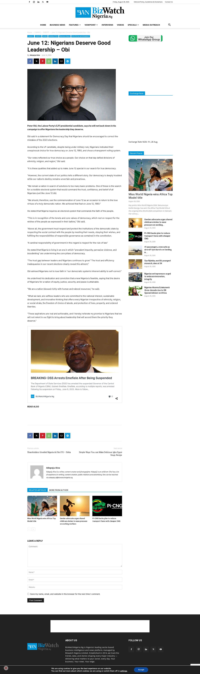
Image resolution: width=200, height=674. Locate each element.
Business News (65, 36)
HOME (43, 25)
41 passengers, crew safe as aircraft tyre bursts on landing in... (157, 249)
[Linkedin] (38, 2)
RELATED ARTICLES (37, 490)
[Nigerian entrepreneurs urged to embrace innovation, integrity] (135, 277)
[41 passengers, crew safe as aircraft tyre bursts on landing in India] (135, 250)
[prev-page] (29, 529)
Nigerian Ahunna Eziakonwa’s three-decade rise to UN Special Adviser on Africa (157, 290)
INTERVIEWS (107, 25)
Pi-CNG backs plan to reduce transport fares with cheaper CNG (157, 236)
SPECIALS (132, 25)
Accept (141, 669)
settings (123, 671)
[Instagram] (34, 2)
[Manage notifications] (6, 668)
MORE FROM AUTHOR (58, 490)
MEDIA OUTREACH (151, 25)
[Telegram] (67, 61)
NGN (144, 142)
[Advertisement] (75, 416)
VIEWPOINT (90, 25)
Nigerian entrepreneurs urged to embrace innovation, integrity (157, 276)
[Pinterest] (42, 61)
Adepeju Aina (35, 55)
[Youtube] (47, 2)
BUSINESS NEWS (57, 25)
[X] (43, 2)
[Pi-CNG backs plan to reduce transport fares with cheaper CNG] (107, 506)
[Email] (61, 61)
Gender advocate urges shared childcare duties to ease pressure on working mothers (73, 521)
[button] (169, 25)
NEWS (45, 36)
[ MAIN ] (38, 32)
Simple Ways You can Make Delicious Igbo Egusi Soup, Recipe (100, 453)
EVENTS (46, 32)
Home (29, 32)
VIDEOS (120, 25)
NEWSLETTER (53, 36)
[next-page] (33, 529)
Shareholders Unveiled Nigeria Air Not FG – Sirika (49, 452)
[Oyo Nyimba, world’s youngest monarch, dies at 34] (135, 264)
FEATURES (74, 25)
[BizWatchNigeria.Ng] (100, 13)
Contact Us (169, 2)
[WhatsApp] (49, 61)
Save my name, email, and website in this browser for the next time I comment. (65, 594)
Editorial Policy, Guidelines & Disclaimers (148, 2)
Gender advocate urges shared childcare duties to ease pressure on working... (158, 222)
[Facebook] (29, 2)
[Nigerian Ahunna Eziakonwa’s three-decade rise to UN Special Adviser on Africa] (135, 291)
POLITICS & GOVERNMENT (80, 36)
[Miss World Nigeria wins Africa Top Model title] (42, 506)
